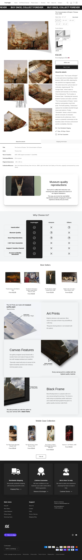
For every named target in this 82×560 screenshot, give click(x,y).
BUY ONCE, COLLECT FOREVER (47, 7)
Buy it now (67, 67)
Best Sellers (7, 508)
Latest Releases (8, 511)
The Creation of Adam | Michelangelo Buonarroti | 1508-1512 (50, 446)
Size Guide (75, 17)
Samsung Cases (8, 517)
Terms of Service (33, 514)
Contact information (60, 554)
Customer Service (65, 491)
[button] (35, 2)
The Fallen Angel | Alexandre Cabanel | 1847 (12, 445)
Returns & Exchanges (40, 491)
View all (41, 456)
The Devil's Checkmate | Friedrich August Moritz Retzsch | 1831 (31, 290)
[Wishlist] (74, 2)
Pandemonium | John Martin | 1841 (13, 289)
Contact (31, 508)
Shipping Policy (14, 489)
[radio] (58, 20)
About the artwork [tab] (20, 141)
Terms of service (42, 554)
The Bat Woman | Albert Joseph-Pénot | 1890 (50, 289)
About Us (31, 505)
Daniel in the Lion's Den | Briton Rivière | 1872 (69, 289)
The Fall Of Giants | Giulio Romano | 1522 (32, 445)
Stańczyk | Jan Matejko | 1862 (69, 444)
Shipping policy (51, 554)
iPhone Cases (7, 514)
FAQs (30, 511)
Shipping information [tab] (61, 141)
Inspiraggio (10, 554)
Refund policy (26, 554)
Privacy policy (34, 554)
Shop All (6, 505)
